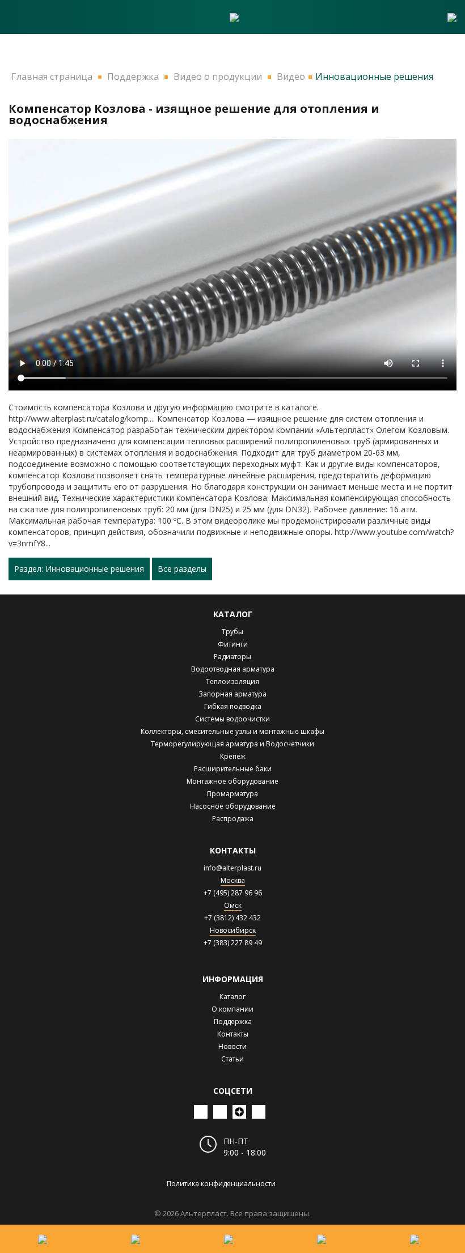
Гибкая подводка (232, 706)
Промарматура (232, 793)
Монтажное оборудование (232, 781)
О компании (232, 1009)
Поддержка (233, 1021)
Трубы (232, 631)
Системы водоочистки (232, 719)
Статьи (232, 1059)
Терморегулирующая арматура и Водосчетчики (232, 744)
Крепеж (233, 756)
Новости (232, 1046)
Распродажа (232, 818)
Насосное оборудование (233, 806)
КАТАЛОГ (232, 614)
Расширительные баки (233, 769)
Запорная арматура (232, 694)
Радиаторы (232, 656)
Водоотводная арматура (232, 669)
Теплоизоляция (232, 681)
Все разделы (182, 568)
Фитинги (233, 644)
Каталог (232, 996)
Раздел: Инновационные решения (79, 568)
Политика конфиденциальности (221, 1183)
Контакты (232, 1034)
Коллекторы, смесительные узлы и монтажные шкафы (232, 731)
